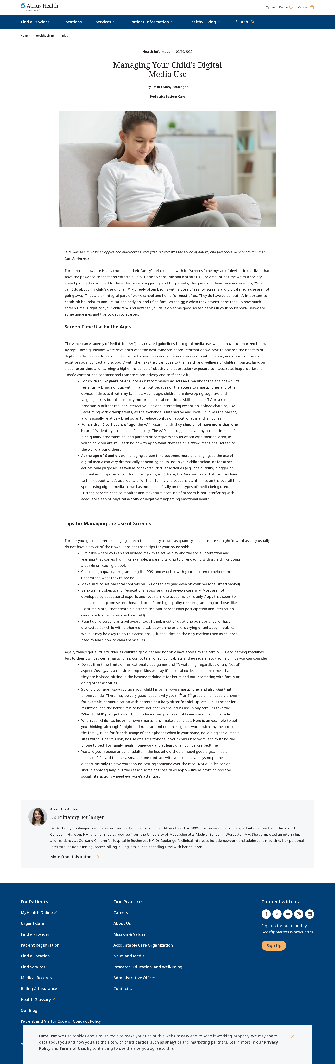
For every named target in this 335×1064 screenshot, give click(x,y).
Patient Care (175, 96)
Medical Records (36, 977)
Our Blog (29, 1010)
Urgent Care (32, 923)
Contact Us (123, 988)
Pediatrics (157, 96)
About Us (122, 923)
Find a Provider (35, 21)
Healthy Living (45, 35)
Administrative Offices (134, 977)
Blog (65, 35)
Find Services (33, 966)
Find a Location (35, 956)
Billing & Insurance (39, 988)
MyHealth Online (37, 912)
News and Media (129, 956)
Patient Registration (40, 945)
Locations (72, 21)
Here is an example (209, 720)
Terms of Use (72, 1048)
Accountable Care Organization (143, 945)
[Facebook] (266, 914)
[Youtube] (288, 914)
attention (84, 368)
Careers (120, 912)
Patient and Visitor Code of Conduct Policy (61, 1021)
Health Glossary (36, 999)
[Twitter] (277, 914)
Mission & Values (129, 934)
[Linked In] (309, 914)
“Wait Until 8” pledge (99, 714)
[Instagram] (298, 914)
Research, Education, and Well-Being (147, 966)
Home (24, 35)
